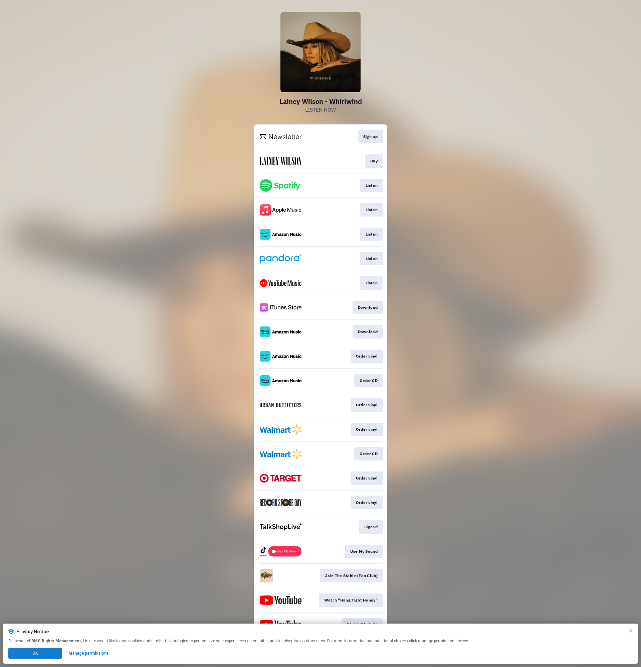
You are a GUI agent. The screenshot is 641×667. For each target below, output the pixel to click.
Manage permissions (88, 653)
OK (35, 653)
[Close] (630, 630)
